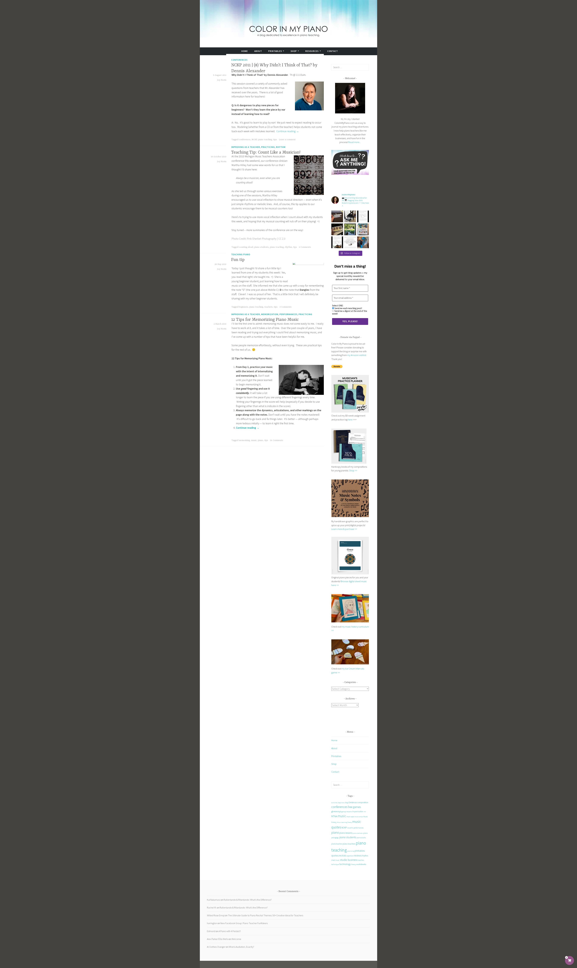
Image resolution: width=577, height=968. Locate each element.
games (357, 807)
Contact (332, 51)
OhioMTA (350, 828)
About (258, 51)
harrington (212, 923)
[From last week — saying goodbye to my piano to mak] (363, 242)
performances (358, 828)
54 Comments (276, 440)
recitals (342, 855)
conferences (244, 139)
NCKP (254, 139)
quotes (334, 855)
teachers (268, 307)
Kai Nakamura (213, 899)
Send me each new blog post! (348, 308)
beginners (243, 307)
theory (353, 864)
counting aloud (246, 247)
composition (362, 802)
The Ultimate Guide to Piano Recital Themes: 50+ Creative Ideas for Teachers (265, 915)
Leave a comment (287, 139)
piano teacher (336, 844)
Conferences (239, 59)
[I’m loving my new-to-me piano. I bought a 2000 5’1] (350, 216)
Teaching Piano (240, 254)
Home (244, 51)
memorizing (244, 440)
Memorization (269, 314)
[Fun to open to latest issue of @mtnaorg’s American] (363, 229)
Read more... (354, 142)
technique (335, 864)
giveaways (336, 811)
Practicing (268, 147)
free (350, 807)
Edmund (211, 931)
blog (346, 803)
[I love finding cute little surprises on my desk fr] (337, 216)
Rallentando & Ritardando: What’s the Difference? (248, 899)
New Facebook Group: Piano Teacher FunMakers (244, 923)
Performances (288, 314)
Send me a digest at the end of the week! (349, 312)
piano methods (358, 833)
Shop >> (353, 470)
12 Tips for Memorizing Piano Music (265, 319)
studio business (349, 860)
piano (260, 440)
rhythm (288, 247)
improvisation (357, 811)
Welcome (236, 938)
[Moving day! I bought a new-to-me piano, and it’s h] (350, 229)
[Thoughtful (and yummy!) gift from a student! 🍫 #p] (337, 229)
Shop (294, 51)
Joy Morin (221, 80)
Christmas (352, 802)
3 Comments (285, 307)
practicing (350, 851)
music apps (350, 816)
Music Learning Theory (344, 822)
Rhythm (280, 147)
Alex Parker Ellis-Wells (217, 938)
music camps (358, 817)
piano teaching (265, 139)
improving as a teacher (245, 147)
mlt (365, 812)
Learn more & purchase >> (344, 528)
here (350, 419)
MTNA (334, 816)
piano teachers (349, 843)
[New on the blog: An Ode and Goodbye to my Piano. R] (337, 242)
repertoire (350, 856)
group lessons (347, 811)
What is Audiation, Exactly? (241, 946)
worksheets (361, 864)
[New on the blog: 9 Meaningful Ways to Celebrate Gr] (350, 242)
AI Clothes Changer (216, 946)
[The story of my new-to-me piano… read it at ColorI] (363, 216)
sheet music (335, 860)
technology (345, 864)
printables (360, 850)
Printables (275, 51)
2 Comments (305, 247)
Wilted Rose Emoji (215, 915)
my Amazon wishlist (356, 355)
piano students (261, 247)
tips (275, 139)
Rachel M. (211, 907)
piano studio (361, 837)
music (254, 440)
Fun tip (238, 260)
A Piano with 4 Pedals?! (230, 931)
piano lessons (345, 832)
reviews (357, 855)
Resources (312, 51)
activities (334, 803)
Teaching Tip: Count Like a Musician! (265, 152)
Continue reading (287, 131)
